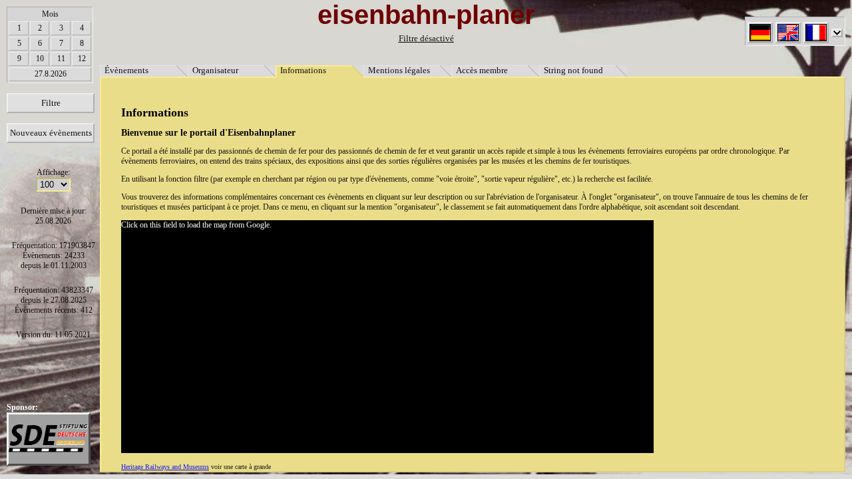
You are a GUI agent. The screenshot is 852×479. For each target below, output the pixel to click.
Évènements (126, 70)
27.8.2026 (51, 74)
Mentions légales (399, 70)
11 (61, 58)
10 (40, 58)
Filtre (51, 103)
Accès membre (482, 70)
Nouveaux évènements (51, 133)
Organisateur (215, 70)
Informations (303, 70)
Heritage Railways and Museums (165, 466)
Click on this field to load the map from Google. (196, 225)
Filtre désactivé (426, 38)
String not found (573, 70)
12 (82, 58)
